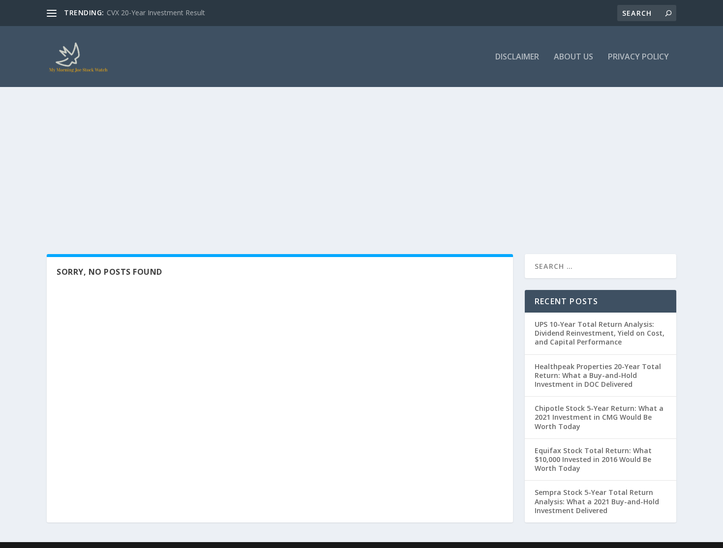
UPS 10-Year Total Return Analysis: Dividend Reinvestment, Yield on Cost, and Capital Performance (599, 332)
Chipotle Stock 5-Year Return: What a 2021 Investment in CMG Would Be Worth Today (599, 417)
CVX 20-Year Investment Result (156, 12)
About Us (573, 57)
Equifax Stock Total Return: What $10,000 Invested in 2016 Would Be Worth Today (593, 459)
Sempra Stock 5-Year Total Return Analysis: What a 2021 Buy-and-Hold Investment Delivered (597, 501)
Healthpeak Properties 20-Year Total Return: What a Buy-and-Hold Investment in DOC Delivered (598, 375)
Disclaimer (517, 57)
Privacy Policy (638, 57)
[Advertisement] (361, 161)
